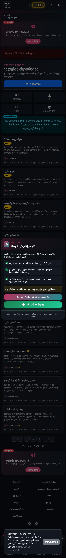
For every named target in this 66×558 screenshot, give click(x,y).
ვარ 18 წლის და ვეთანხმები (35, 296)
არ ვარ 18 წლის (35, 304)
